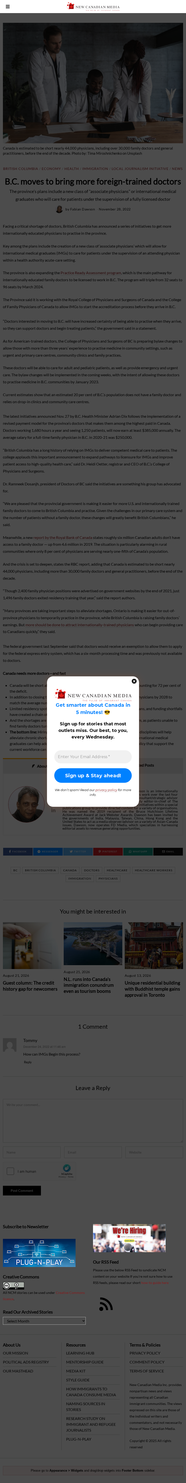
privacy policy (106, 790)
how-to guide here (155, 1283)
